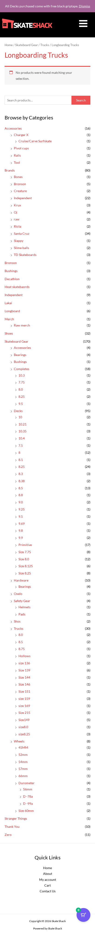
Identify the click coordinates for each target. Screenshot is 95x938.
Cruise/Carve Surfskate (35, 141)
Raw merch (22, 325)
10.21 (22, 424)
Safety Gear (22, 601)
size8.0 (23, 727)
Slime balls (21, 248)
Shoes (9, 333)
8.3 (20, 474)
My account (47, 880)
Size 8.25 (24, 573)
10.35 (22, 431)
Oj (15, 212)
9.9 (20, 538)
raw (16, 219)
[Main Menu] (83, 23)
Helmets (24, 607)
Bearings (20, 355)
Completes (21, 369)
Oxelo (18, 594)
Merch (9, 319)
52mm (23, 755)
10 (20, 417)
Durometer (26, 783)
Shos (17, 621)
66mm (23, 776)
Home (9, 45)
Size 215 (24, 713)
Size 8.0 (23, 559)
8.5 (20, 488)
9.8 (20, 530)
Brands (10, 170)
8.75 (21, 649)
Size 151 (24, 691)
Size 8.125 (25, 566)
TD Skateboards (25, 255)
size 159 (24, 699)
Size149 (24, 720)
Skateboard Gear (16, 341)
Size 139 (24, 670)
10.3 (21, 375)
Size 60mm (26, 811)
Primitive (25, 545)
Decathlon (12, 279)
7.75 (21, 382)
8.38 (21, 481)
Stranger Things (16, 818)
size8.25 (24, 734)
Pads (21, 614)
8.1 (20, 460)
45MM (23, 747)
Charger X (21, 135)
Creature (20, 191)
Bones (18, 177)
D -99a (28, 803)
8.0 (20, 389)
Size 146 (24, 684)
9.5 (20, 404)
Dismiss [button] (84, 6)
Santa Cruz (21, 233)
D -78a (28, 796)
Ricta (17, 226)
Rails (17, 155)
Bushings (11, 271)
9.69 (21, 523)
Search (81, 100)
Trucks (18, 628)
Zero (8, 835)
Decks (18, 411)
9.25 (21, 509)
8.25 (21, 396)
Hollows (24, 656)
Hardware (21, 580)
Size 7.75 (24, 552)
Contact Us (48, 891)
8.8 (20, 495)
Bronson (20, 184)
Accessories (13, 128)
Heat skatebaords (17, 287)
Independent (23, 198)
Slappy (18, 241)
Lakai (8, 303)
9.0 (20, 502)
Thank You (12, 826)
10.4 (21, 438)
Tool (17, 162)
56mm (27, 789)
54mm (23, 762)
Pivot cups (21, 148)
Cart (47, 885)
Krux (17, 205)
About (47, 874)
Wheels (19, 741)
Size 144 (24, 677)
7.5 (20, 445)
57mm (23, 769)
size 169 (24, 706)
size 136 (24, 663)
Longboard (12, 311)
